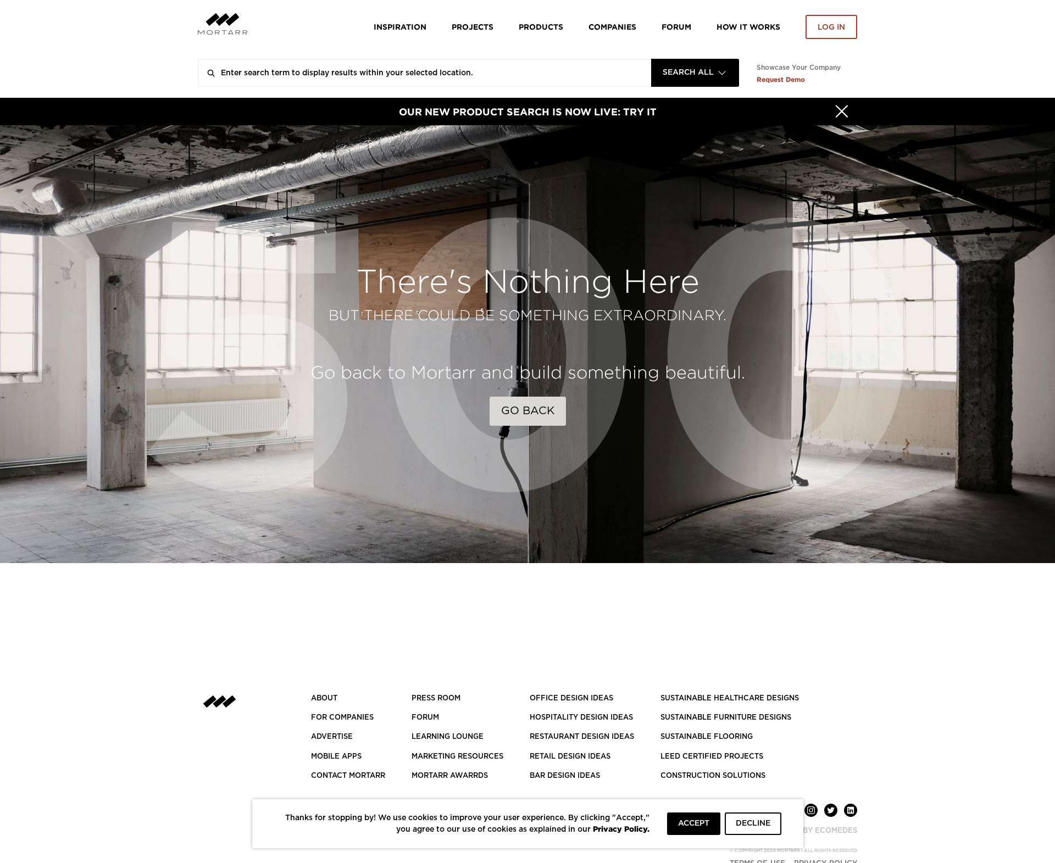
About (324, 698)
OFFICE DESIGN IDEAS (571, 698)
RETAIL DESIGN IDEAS (570, 756)
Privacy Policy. (621, 829)
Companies (612, 27)
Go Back (527, 410)
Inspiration (400, 27)
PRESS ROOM (436, 698)
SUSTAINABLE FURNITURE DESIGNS (725, 717)
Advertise (332, 736)
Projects (472, 27)
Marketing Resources (457, 756)
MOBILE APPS (336, 756)
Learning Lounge (448, 736)
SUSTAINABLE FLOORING (706, 736)
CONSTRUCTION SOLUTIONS (712, 776)
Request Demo (781, 79)
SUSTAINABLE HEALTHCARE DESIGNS (729, 698)
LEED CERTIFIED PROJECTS (711, 756)
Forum (676, 27)
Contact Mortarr (348, 776)
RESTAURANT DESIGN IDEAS (582, 736)
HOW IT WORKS (748, 27)
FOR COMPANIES (342, 717)
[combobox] (695, 73)
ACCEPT (693, 823)
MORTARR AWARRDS (450, 776)
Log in (831, 27)
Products (541, 27)
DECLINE (753, 823)
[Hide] (841, 111)
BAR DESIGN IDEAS (565, 776)
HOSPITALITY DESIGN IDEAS (581, 717)
